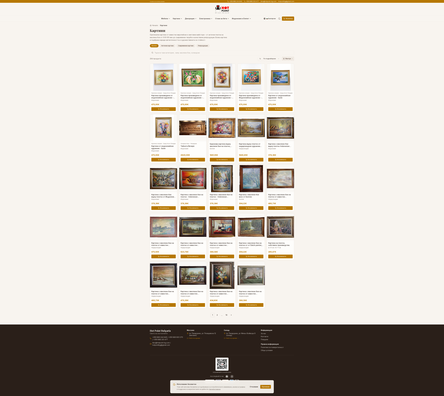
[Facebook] (227, 376)
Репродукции (203, 46)
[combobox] (269, 59)
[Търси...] (279, 19)
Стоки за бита (221, 19)
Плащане (264, 339)
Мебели (164, 19)
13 (226, 315)
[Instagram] (232, 376)
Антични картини (167, 46)
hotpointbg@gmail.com (286, 1)
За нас (263, 333)
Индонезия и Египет (240, 19)
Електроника (204, 19)
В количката (164, 109)
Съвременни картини (185, 46)
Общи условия (267, 350)
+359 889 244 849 (235, 1)
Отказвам (254, 387)
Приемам (266, 387)
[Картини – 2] (231, 315)
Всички (154, 46)
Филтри (288, 58)
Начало (155, 25)
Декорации (189, 19)
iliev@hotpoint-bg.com (268, 1)
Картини (176, 19)
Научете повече (214, 389)
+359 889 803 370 (175, 337)
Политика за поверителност (272, 347)
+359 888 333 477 (252, 1)
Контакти (264, 336)
